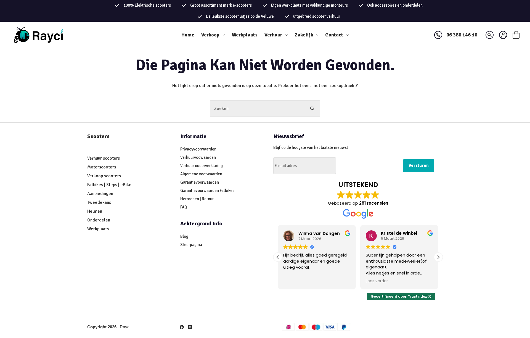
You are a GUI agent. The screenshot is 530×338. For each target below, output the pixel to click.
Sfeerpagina (191, 244)
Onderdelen (98, 220)
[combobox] (257, 108)
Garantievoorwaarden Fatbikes (207, 190)
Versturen (419, 165)
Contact (334, 35)
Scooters (98, 136)
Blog (184, 236)
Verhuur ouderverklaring (201, 165)
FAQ (183, 207)
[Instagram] (190, 327)
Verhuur (273, 35)
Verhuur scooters (103, 158)
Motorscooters (101, 167)
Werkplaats (245, 35)
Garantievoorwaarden (199, 182)
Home (187, 35)
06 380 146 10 (461, 35)
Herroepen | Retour (197, 198)
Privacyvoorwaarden (198, 149)
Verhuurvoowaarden (198, 157)
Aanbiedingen (100, 193)
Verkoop (210, 35)
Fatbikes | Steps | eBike (109, 185)
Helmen (94, 211)
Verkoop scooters (104, 176)
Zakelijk (304, 35)
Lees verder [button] (377, 281)
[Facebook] (182, 327)
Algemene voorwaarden (201, 173)
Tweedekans (99, 202)
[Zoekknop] (312, 109)
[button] (438, 257)
